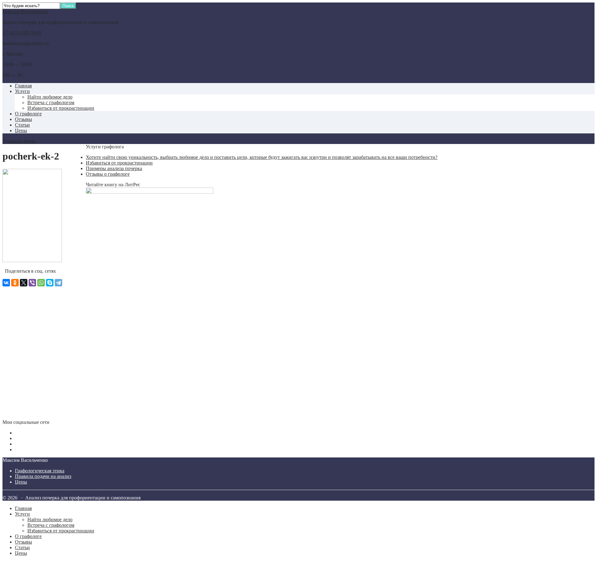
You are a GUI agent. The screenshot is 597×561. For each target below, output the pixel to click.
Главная (23, 85)
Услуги (22, 91)
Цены (21, 130)
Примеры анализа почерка (114, 168)
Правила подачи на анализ (43, 476)
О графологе (28, 113)
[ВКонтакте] (6, 282)
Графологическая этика (39, 470)
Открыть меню (18, 141)
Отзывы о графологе (108, 174)
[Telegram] (58, 282)
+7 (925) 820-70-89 (21, 32)
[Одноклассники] (15, 282)
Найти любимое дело (49, 97)
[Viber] (32, 282)
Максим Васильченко (25, 11)
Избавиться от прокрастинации (60, 108)
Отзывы (23, 119)
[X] (23, 282)
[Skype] (49, 282)
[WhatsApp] (41, 282)
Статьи (22, 125)
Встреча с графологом (50, 102)
